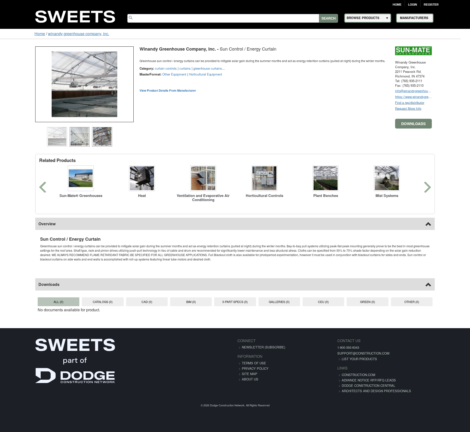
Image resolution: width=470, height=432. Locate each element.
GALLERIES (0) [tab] (285, 297)
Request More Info (439, 108)
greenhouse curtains (177, 68)
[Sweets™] (75, 15)
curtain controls (135, 68)
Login (412, 4)
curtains (154, 68)
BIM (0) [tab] (184, 297)
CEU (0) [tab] (336, 297)
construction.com (321, 370)
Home (397, 4)
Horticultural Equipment (174, 74)
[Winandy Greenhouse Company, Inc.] (444, 50)
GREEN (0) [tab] (387, 297)
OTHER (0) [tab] (438, 297)
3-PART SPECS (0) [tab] (235, 297)
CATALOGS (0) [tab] (82, 297)
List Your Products (322, 354)
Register (431, 4)
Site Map (249, 369)
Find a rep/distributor (440, 102)
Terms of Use (254, 358)
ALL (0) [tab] (31, 297)
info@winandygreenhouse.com (447, 90)
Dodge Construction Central (331, 386)
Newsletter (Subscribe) (263, 342)
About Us (250, 374)
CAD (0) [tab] (133, 297)
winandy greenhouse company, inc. (48, 33)
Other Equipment (144, 74)
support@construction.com (326, 348)
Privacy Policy (255, 364)
